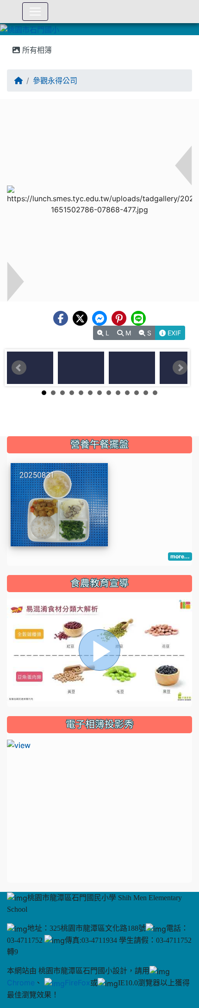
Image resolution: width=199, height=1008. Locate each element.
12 (145, 392)
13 (155, 392)
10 (127, 392)
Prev (19, 367)
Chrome (21, 982)
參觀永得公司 (55, 80)
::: (9, 38)
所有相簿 (36, 50)
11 (136, 392)
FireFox (77, 982)
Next (180, 367)
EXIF (173, 333)
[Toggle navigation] (35, 11)
